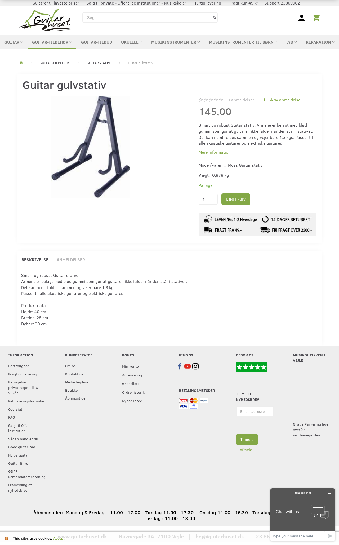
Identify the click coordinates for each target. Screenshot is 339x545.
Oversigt (15, 409)
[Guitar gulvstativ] (91, 147)
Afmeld (246, 449)
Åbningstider (76, 398)
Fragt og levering (22, 373)
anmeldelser (241, 100)
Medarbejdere (76, 381)
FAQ (11, 417)
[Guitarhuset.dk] (46, 19)
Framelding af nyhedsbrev (20, 487)
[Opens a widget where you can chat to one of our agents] (302, 514)
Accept (58, 538)
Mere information (215, 152)
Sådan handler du (23, 438)
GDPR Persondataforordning (25, 473)
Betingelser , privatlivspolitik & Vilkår (23, 387)
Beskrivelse (34, 259)
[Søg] (214, 17)
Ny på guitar (18, 455)
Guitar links (18, 463)
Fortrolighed (18, 365)
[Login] (302, 17)
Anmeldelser (71, 259)
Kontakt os (74, 373)
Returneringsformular (25, 401)
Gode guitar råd (21, 446)
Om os (70, 365)
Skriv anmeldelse (283, 100)
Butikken (72, 390)
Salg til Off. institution (17, 428)
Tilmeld (247, 439)
